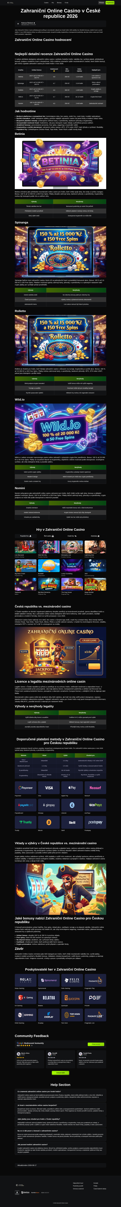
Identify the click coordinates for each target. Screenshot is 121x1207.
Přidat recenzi (96, 1044)
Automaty (94, 536)
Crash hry (71, 536)
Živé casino (47, 536)
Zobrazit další (60, 1072)
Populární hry (24, 536)
